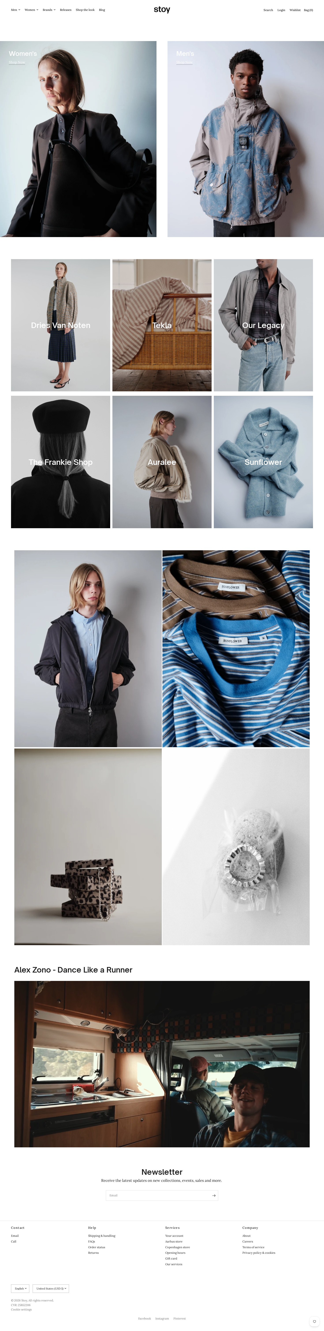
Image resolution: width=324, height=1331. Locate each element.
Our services (173, 1264)
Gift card (171, 1258)
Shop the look (85, 10)
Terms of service (253, 1247)
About (246, 1236)
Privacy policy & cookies (258, 1253)
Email (15, 1236)
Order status (96, 1247)
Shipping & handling (101, 1236)
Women (30, 10)
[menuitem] (16, 10)
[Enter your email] (213, 1195)
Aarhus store (173, 1241)
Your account (174, 1236)
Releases (65, 10)
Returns (93, 1253)
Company (250, 1227)
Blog (102, 10)
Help (92, 1227)
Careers (247, 1241)
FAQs (91, 1241)
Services (172, 1227)
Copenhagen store (177, 1247)
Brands (47, 10)
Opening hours (175, 1253)
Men (14, 10)
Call (13, 1241)
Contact (18, 1227)
